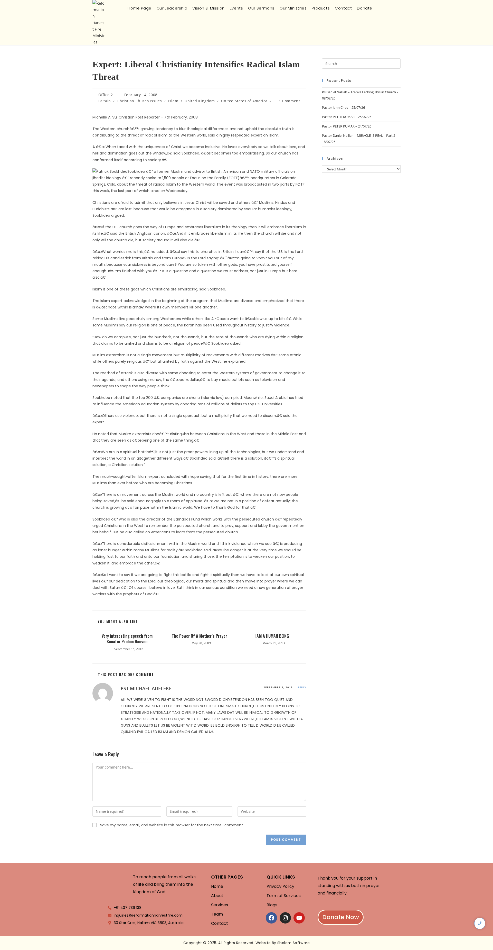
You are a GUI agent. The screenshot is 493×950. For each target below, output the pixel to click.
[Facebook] (271, 918)
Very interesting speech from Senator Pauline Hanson (127, 639)
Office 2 (105, 94)
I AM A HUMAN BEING (271, 636)
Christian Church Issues (139, 100)
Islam (173, 100)
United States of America (244, 100)
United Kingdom (200, 100)
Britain (104, 100)
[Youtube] (299, 918)
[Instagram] (285, 918)
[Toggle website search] (379, 8)
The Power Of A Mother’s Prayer (199, 636)
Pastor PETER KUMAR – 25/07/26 (346, 116)
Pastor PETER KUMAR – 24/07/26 (346, 126)
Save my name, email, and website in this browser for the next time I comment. (172, 825)
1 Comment (289, 100)
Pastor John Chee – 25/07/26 (343, 107)
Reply (302, 687)
